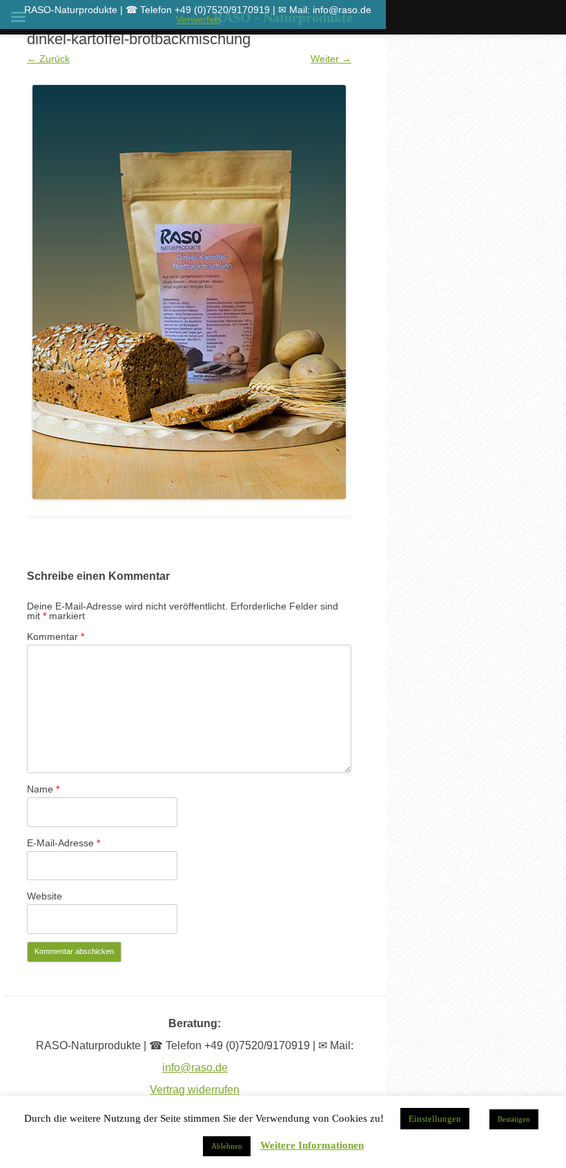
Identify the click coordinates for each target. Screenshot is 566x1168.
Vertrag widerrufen (195, 1090)
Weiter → (331, 58)
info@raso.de (195, 1067)
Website (44, 896)
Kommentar (55, 636)
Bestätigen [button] (514, 1119)
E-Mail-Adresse (63, 842)
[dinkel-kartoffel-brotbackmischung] (189, 292)
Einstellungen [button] (435, 1118)
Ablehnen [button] (226, 1146)
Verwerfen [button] (198, 19)
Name (43, 789)
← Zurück (48, 58)
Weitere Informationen (312, 1145)
